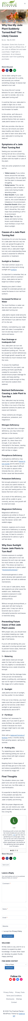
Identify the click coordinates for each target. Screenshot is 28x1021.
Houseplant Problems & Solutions (13, 20)
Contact (14, 1002)
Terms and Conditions (14, 996)
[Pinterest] (13, 850)
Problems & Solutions (9, 22)
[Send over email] (14, 70)
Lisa (4, 40)
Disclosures (10, 999)
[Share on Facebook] (7, 70)
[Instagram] (17, 850)
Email (5, 918)
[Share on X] (11, 70)
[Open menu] (24, 3)
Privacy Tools (19, 992)
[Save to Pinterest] (3, 70)
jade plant (6, 864)
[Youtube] (11, 850)
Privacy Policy (17, 931)
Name (5, 909)
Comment (7, 883)
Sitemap (19, 999)
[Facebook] (15, 850)
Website (5, 926)
